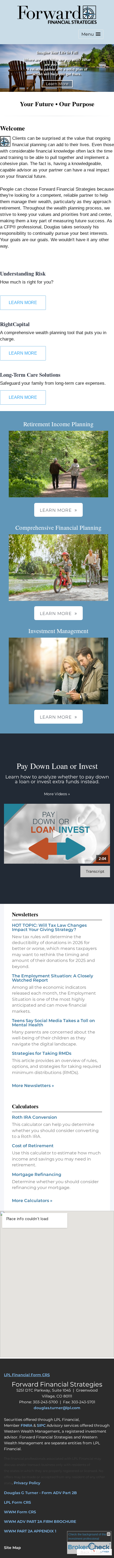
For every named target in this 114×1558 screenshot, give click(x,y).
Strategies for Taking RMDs (41, 1053)
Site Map (12, 1547)
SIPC (41, 1425)
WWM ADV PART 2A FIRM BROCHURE (40, 1521)
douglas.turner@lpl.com (57, 1407)
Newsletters (25, 914)
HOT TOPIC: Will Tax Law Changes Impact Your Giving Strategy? (49, 927)
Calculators (25, 1106)
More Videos (57, 794)
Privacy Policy (27, 1483)
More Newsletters (33, 1085)
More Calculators (32, 1200)
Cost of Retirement (33, 1145)
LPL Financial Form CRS (27, 1374)
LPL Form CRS (17, 1502)
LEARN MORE (23, 302)
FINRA (26, 1425)
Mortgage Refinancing (36, 1174)
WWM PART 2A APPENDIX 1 (30, 1531)
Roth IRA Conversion (34, 1117)
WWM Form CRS (20, 1512)
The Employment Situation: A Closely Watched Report (52, 978)
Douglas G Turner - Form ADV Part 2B (40, 1492)
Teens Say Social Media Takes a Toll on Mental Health (53, 1022)
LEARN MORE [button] (56, 510)
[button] (90, 34)
